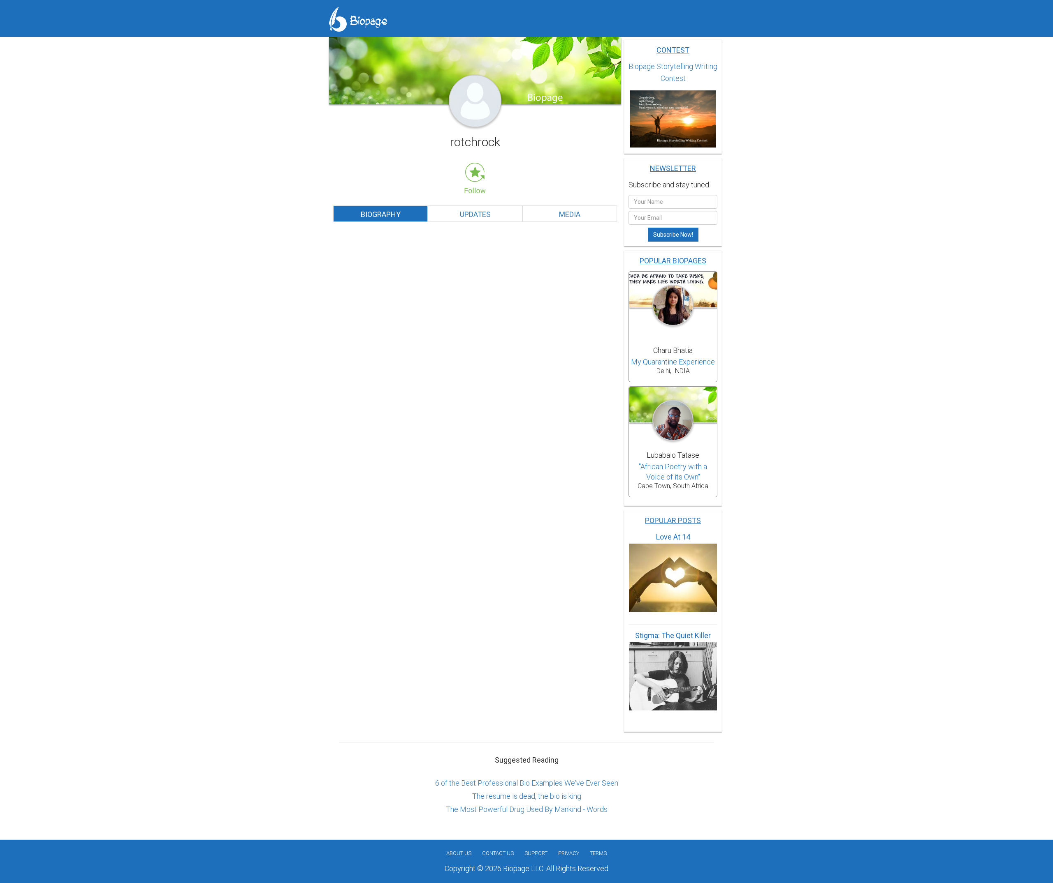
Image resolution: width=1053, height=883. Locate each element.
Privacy (568, 853)
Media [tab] (569, 214)
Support (535, 853)
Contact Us (498, 853)
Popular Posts (673, 520)
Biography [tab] (381, 214)
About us (458, 853)
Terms (598, 853)
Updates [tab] (475, 214)
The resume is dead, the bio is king (526, 796)
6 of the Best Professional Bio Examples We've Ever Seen (526, 783)
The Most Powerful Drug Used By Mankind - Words (527, 809)
